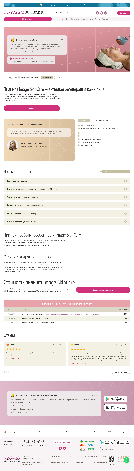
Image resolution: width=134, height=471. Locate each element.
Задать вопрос (108, 171)
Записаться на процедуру (103, 289)
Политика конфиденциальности (98, 462)
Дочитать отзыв (12, 358)
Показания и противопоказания (30, 77)
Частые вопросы (47, 77)
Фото (67, 19)
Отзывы (97, 19)
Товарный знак (79, 462)
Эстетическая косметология (50, 432)
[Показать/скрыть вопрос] (125, 181)
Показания (84, 120)
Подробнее (88, 5)
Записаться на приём (62, 442)
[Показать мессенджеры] (126, 460)
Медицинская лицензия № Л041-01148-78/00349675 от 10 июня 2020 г (88, 457)
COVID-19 (111, 464)
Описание (8, 77)
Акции (91, 19)
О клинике (84, 19)
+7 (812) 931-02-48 (33, 441)
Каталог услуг (29, 19)
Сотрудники (75, 19)
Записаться (123, 13)
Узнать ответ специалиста (81, 363)
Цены (62, 19)
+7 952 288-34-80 (27, 445)
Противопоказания (101, 120)
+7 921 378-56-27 (39, 445)
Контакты (105, 19)
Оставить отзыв (121, 372)
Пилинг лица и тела (74, 432)
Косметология (27, 432)
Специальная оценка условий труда (59, 462)
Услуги (14, 432)
